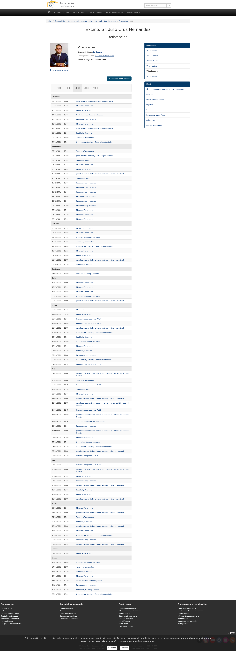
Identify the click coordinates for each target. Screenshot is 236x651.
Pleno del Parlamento (84, 106)
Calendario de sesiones (69, 619)
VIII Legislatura (152, 56)
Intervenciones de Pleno (155, 115)
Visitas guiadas (124, 613)
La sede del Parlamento (128, 608)
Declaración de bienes (155, 99)
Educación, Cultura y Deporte (87, 590)
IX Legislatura (152, 50)
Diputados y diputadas (9, 616)
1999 (95, 88)
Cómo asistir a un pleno (128, 616)
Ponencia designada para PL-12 (88, 364)
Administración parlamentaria (130, 611)
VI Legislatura (152, 66)
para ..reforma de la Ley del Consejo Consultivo (94, 101)
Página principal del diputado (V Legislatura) (166, 89)
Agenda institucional (154, 125)
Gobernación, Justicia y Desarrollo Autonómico (94, 142)
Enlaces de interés (126, 626)
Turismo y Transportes (85, 137)
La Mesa (4, 611)
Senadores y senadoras (10, 619)
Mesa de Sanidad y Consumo (87, 274)
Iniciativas (150, 110)
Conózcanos (95, 12)
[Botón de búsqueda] (168, 5)
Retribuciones (183, 619)
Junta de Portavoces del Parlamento (90, 421)
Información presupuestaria (188, 616)
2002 (68, 88)
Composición (61, 12)
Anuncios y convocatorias (187, 621)
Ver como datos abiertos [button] (120, 79)
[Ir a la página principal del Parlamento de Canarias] (61, 4)
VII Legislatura (152, 61)
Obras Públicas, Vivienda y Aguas (89, 581)
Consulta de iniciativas (68, 616)
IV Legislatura (152, 76)
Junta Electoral (124, 621)
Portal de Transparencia (187, 608)
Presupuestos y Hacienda (86, 119)
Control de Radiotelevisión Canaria (89, 115)
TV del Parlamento (67, 608)
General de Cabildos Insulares (88, 237)
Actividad (78, 12)
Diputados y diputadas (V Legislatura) (82, 21)
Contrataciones (183, 613)
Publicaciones (65, 611)
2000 (86, 88)
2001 (77, 88)
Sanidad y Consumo (84, 133)
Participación (134, 12)
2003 (59, 88)
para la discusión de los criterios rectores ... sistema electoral (100, 174)
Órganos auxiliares (126, 619)
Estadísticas (123, 624)
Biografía (149, 94)
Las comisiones (7, 621)
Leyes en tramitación (68, 613)
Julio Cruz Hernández (107, 21)
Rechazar (112, 648)
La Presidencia (6, 608)
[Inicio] (49, 12)
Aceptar (125, 648)
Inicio (50, 21)
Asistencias (123, 21)
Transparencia (114, 12)
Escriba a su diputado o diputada (190, 611)
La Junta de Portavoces (10, 613)
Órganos (149, 105)
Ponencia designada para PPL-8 (88, 319)
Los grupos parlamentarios (11, 624)
